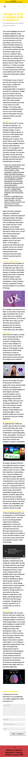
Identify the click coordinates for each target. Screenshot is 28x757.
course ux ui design (9, 54)
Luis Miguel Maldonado (10, 23)
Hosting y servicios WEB (14, 755)
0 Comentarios (11, 25)
